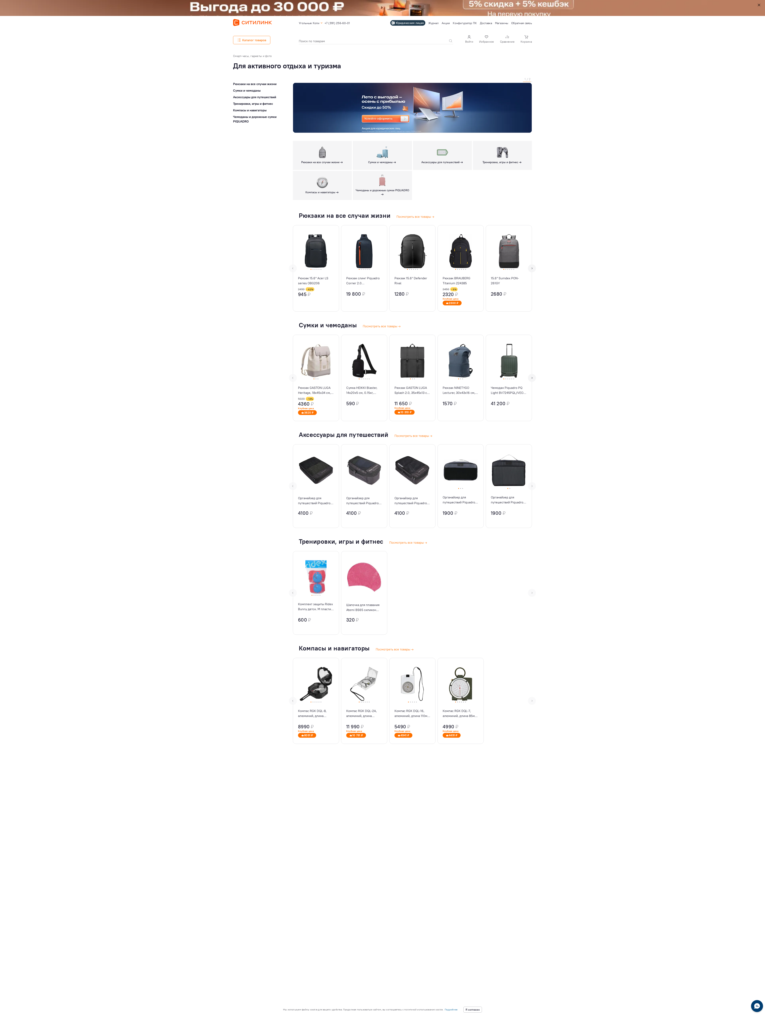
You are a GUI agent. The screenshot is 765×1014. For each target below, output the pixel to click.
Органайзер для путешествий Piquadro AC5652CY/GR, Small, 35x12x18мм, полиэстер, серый (460, 500)
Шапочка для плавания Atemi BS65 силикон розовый (363, 607)
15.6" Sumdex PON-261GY (505, 280)
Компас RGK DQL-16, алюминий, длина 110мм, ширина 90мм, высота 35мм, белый (412, 713)
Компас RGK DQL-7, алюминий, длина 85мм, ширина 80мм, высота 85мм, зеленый (460, 713)
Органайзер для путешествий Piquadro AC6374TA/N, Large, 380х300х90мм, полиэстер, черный (314, 501)
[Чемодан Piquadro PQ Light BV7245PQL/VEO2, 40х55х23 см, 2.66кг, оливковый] (509, 378)
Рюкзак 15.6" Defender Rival (410, 280)
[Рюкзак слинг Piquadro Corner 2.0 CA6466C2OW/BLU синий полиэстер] (364, 268)
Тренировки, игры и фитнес (253, 104)
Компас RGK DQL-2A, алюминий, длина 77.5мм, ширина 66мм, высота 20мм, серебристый (362, 713)
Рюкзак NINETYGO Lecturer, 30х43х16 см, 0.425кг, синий (459, 390)
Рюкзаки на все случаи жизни (255, 84)
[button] (469, 39)
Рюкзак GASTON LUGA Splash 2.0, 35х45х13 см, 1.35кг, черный (412, 390)
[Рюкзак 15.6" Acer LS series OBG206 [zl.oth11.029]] (316, 268)
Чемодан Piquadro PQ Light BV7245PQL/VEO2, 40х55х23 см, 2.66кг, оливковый (508, 390)
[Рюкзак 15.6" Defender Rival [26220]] (412, 268)
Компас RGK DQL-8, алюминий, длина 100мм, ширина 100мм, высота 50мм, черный (315, 713)
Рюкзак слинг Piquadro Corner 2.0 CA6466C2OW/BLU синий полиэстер (363, 281)
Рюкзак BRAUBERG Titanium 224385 (456, 280)
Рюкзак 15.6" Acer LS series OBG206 (313, 280)
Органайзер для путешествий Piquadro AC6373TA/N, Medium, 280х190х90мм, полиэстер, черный (410, 501)
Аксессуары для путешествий (254, 97)
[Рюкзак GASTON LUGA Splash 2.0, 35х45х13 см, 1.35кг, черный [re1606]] (412, 378)
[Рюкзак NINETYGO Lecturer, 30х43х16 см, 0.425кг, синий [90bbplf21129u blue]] (461, 378)
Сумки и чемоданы (247, 90)
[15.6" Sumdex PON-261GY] (509, 268)
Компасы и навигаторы (250, 110)
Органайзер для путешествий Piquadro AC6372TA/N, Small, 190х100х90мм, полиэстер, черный (362, 501)
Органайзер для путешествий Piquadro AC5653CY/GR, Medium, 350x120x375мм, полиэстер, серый (508, 500)
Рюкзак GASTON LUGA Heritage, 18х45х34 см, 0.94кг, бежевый (314, 390)
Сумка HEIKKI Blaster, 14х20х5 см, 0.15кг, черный (361, 390)
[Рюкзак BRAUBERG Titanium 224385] (461, 268)
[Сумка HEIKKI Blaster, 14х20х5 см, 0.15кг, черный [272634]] (364, 378)
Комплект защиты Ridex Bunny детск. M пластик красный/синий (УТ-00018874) (315, 607)
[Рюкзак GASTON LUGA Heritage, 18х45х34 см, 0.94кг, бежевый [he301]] (316, 378)
